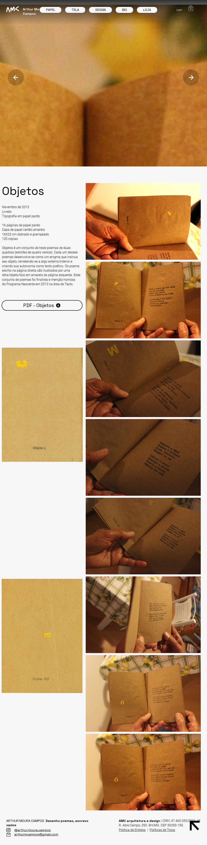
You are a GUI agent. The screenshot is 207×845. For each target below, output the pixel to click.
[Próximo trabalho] (15, 77)
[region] (42, 405)
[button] (190, 8)
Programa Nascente (20, 284)
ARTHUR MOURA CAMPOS (26, 821)
